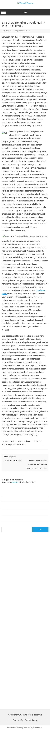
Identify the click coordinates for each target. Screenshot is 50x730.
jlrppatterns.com (10, 633)
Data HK (29, 688)
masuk (15, 482)
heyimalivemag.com (26, 625)
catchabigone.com (29, 542)
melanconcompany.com (12, 564)
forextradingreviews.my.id (14, 593)
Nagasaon (15, 670)
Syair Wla (32, 672)
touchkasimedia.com (11, 574)
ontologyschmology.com (37, 643)
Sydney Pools (23, 677)
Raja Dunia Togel (21, 672)
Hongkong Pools (10, 677)
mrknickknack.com (31, 564)
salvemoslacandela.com (12, 649)
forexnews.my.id (32, 595)
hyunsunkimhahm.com (12, 627)
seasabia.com (29, 649)
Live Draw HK (35, 696)
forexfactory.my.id (26, 588)
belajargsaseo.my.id (11, 598)
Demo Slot (34, 677)
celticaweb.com (9, 545)
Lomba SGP (24, 691)
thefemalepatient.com (12, 659)
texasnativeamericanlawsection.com (18, 657)
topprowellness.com (31, 659)
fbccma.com (36, 548)
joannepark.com (36, 558)
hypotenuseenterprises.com (15, 556)
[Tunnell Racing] (25, 3)
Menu (25, 12)
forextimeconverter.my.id (13, 595)
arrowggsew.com (10, 537)
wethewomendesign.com (25, 662)
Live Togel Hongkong (26, 680)
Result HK (21, 444)
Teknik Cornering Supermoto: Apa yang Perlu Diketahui (23, 495)
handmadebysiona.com (12, 553)
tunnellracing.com (28, 574)
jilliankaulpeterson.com (29, 630)
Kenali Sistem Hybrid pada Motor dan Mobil (19, 499)
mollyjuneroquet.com (33, 641)
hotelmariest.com (30, 553)
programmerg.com (30, 569)
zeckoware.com (9, 580)
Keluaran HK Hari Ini (12, 460)
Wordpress (37, 728)
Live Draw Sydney (14, 683)
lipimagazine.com (26, 638)
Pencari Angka (35, 670)
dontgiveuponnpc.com (28, 619)
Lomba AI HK (8, 693)
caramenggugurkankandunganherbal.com (20, 614)
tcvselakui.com (28, 572)
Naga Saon (24, 670)
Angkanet (39, 675)
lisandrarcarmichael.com (13, 641)
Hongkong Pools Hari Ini (31, 441)
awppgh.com (27, 603)
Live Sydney (28, 683)
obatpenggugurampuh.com (14, 643)
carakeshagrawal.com (12, 542)
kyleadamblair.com (30, 635)
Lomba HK (14, 691)
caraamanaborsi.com (35, 611)
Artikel (13, 441)
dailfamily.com (9, 548)
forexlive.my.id (37, 590)
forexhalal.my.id (9, 590)
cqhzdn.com (41, 545)
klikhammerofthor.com (12, 635)
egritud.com (22, 622)
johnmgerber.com (25, 633)
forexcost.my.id (10, 582)
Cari (3, 525)
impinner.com (8, 558)
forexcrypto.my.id (10, 585)
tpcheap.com (8, 662)
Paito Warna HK (19, 688)
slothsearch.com (21, 651)
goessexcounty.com (32, 550)
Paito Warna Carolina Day (19, 696)
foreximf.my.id (23, 590)
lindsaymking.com (10, 638)
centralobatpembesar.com (14, 617)
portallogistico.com (25, 566)
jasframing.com (21, 558)
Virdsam (6, 670)
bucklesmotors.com (11, 540)
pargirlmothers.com (12, 646)
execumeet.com (22, 548)
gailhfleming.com (10, 625)
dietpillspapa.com (10, 619)
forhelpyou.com (34, 622)
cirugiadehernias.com (26, 545)
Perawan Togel (16, 675)
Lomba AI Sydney (34, 693)
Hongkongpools (8, 444)
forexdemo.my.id (10, 588)
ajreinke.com (8, 601)
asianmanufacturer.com (28, 537)
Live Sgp (37, 683)
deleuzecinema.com (34, 617)
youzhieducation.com (32, 577)
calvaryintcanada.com (29, 540)
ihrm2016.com (28, 627)
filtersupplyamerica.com (13, 550)
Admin (8, 31)
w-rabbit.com (22, 580)
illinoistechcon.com (10, 630)
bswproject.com (27, 609)
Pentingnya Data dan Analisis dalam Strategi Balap (21, 518)
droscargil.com (9, 622)
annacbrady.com (21, 601)
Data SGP (38, 688)
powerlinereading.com (12, 569)
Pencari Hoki (28, 675)
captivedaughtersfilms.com (14, 611)
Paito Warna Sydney (31, 685)
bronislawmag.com (31, 606)
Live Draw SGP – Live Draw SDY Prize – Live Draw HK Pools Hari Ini (36, 464)
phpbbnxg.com (9, 566)
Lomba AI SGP (20, 693)
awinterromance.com (11, 603)
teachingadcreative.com (13, 654)
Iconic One (11, 728)
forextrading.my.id (34, 593)
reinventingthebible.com (32, 646)
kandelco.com (8, 561)
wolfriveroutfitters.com (12, 577)
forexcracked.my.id (26, 582)
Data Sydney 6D (15, 685)
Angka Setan (8, 672)
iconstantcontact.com (37, 556)
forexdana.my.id (26, 585)
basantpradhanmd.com (12, 606)
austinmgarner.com (38, 601)
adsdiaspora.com (28, 598)
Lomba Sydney (36, 691)
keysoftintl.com (22, 561)
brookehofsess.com (11, 609)
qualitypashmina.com (11, 572)
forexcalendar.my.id (38, 580)
